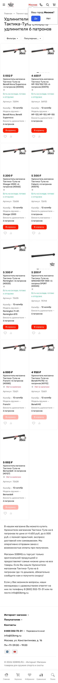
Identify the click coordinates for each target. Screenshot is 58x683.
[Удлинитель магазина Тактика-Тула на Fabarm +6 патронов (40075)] (43, 157)
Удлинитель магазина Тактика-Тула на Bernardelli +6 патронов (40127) (14, 469)
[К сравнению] (11, 136)
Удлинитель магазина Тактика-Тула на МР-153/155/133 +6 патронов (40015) (42, 83)
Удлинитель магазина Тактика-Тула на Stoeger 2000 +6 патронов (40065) (14, 183)
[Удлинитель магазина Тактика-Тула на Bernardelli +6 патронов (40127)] (15, 444)
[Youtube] (15, 651)
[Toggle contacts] (41, 4)
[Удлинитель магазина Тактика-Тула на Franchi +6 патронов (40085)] (15, 354)
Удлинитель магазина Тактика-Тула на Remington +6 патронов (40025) (14, 279)
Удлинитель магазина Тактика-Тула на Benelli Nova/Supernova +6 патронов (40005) (14, 83)
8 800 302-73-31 (13, 631)
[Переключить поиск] (47, 4)
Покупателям (12, 620)
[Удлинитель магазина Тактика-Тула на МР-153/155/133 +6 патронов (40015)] (43, 57)
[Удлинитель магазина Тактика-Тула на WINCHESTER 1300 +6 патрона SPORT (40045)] (43, 254)
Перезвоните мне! (35, 631)
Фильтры (11, 38)
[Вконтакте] (7, 651)
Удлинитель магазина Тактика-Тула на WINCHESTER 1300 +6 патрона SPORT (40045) (42, 280)
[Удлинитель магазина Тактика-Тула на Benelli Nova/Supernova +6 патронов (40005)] (15, 57)
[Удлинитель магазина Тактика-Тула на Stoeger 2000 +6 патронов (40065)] (15, 157)
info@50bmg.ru (12, 635)
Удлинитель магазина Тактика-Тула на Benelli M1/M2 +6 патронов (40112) (42, 379)
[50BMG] (11, 4)
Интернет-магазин (15, 615)
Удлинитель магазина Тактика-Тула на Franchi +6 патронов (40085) (14, 379)
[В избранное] (5, 136)
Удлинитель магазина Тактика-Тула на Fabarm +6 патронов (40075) (42, 183)
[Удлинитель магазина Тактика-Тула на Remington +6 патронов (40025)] (15, 254)
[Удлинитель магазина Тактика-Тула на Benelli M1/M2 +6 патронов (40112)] (43, 354)
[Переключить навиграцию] (4, 4)
